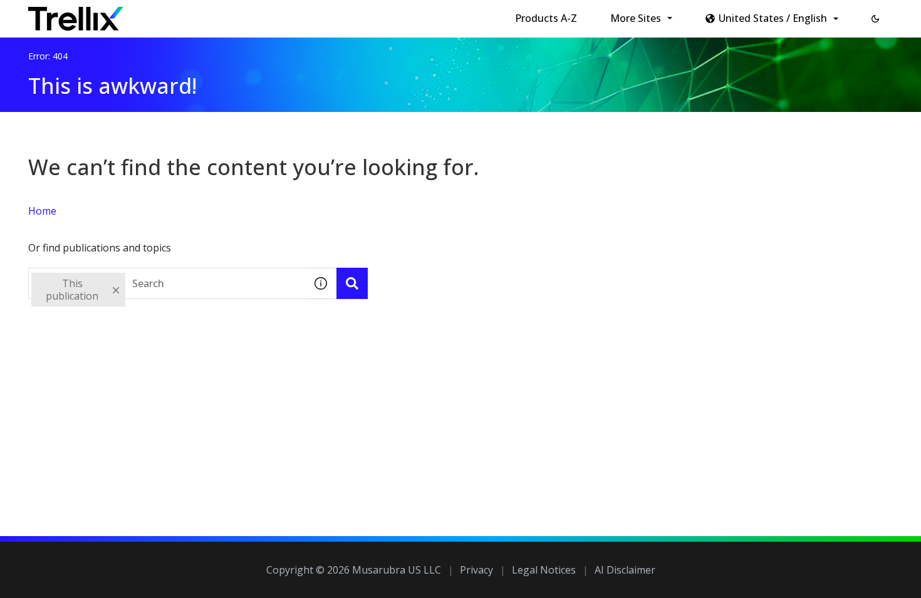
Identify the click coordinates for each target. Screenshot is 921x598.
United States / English (773, 18)
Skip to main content (207, 14)
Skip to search (302, 14)
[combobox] (166, 283)
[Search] (352, 283)
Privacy (476, 570)
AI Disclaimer (625, 570)
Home (42, 211)
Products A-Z (546, 18)
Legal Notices (544, 570)
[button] (875, 18)
